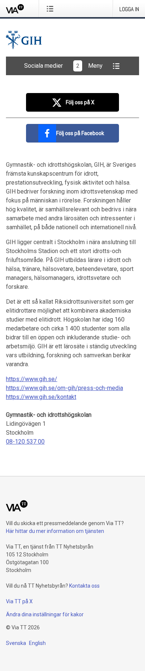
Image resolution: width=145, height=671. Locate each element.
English (37, 643)
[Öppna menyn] (51, 8)
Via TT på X (19, 601)
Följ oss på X (80, 102)
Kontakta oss (84, 586)
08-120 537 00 (25, 441)
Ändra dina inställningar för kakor (45, 614)
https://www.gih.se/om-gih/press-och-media (64, 388)
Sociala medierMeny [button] (63, 65)
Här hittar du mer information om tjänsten (55, 531)
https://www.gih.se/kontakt (41, 396)
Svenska (16, 643)
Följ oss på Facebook (80, 133)
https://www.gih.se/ (31, 379)
